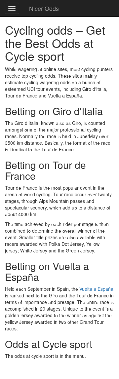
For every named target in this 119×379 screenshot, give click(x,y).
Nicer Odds (44, 8)
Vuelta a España (96, 288)
